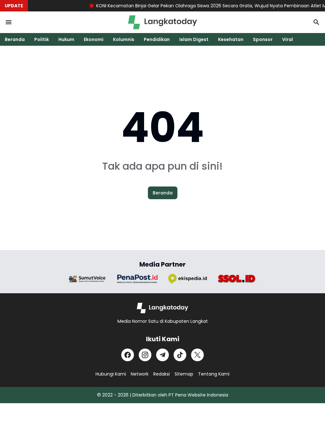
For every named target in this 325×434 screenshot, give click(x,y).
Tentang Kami (213, 374)
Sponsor (263, 39)
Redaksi (161, 374)
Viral (287, 39)
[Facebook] (127, 355)
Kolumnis (123, 39)
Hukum (66, 39)
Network (140, 374)
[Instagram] (145, 355)
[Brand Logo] (87, 279)
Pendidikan (157, 39)
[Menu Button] (8, 22)
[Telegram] (162, 355)
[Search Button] (316, 22)
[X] (197, 355)
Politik (41, 39)
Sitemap (184, 374)
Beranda (15, 39)
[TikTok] (180, 355)
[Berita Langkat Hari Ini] (162, 22)
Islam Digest (194, 39)
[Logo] (162, 308)
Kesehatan (230, 39)
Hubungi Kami (111, 374)
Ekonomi (93, 39)
